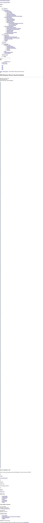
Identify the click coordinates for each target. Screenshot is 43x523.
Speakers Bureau (7, 53)
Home (1, 71)
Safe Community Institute (8, 26)
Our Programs (4, 496)
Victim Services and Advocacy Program (14, 28)
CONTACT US (7, 61)
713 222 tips (5, 63)
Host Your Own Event (8, 38)
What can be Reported (11, 14)
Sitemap (3, 518)
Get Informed (4, 500)
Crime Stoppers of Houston (5, 0)
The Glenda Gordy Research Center (13, 29)
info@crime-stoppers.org (5, 508)
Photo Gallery (5, 71)
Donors (5, 40)
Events (3, 499)
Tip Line (8, 49)
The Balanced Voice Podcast (12, 32)
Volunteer (6, 39)
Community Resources (11, 47)
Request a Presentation (11, 19)
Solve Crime (4, 501)
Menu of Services (10, 18)
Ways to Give (6, 35)
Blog (5, 51)
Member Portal (5, 497)
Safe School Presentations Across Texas (16, 23)
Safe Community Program (11, 27)
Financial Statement (5, 517)
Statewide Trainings (12, 25)
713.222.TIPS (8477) (4, 478)
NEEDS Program (10, 21)
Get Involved (4, 498)
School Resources (10, 46)
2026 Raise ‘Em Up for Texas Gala (10, 36)
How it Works (9, 12)
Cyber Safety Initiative (11, 20)
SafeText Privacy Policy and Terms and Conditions (11, 516)
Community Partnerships (8, 33)
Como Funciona (9, 13)
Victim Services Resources (11, 48)
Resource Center (7, 45)
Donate (3, 502)
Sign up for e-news (3, 513)
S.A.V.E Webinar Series (13, 24)
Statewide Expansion (10, 22)
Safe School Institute (8, 17)
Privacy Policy (4, 515)
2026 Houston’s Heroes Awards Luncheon (12, 37)
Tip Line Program (7, 11)
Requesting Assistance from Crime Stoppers (14, 16)
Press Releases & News (8, 52)
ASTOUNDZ (26, 522)
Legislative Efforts (10, 30)
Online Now (2, 491)
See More (8, 50)
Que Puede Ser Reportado (11, 15)
